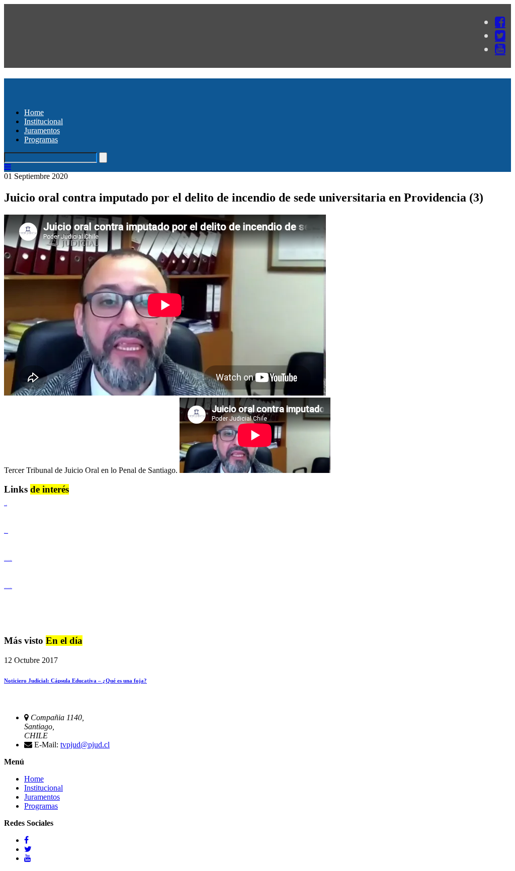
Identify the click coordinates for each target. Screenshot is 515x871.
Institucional (43, 121)
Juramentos (42, 130)
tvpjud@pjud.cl (85, 744)
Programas (41, 139)
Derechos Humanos (6, 532)
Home (34, 112)
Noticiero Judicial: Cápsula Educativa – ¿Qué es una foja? (75, 681)
